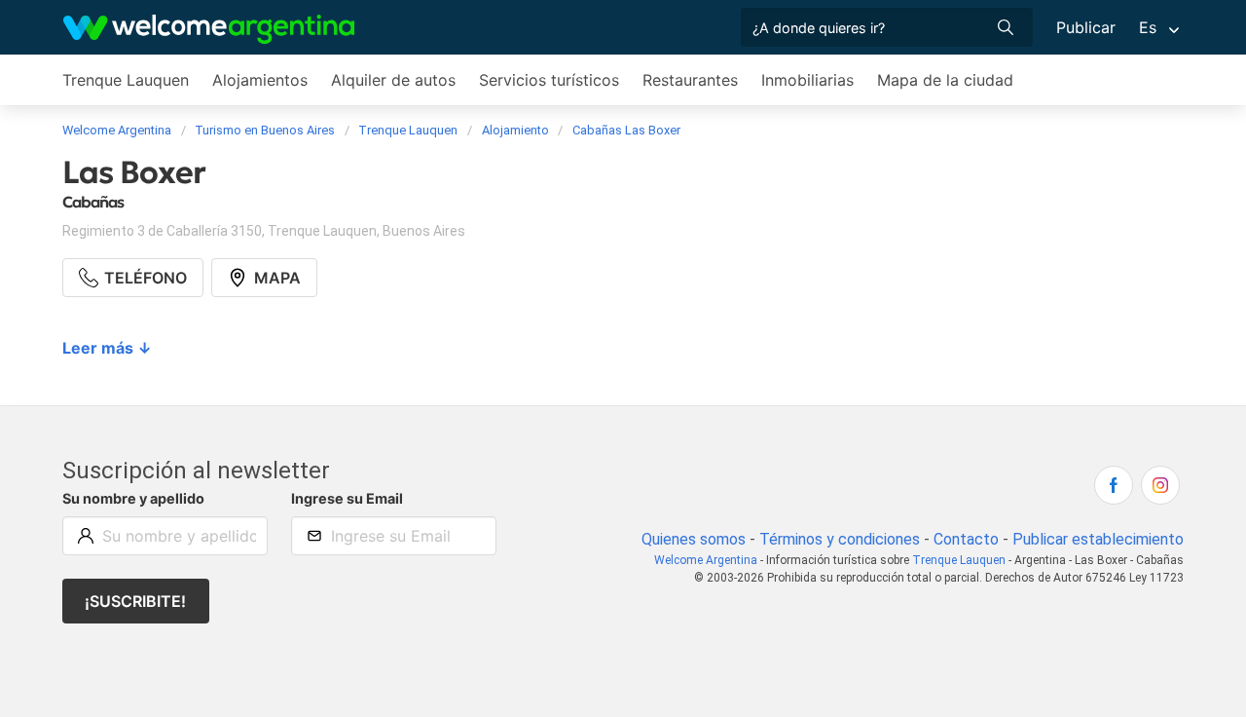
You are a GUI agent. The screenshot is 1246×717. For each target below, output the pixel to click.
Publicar (1086, 27)
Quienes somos (693, 539)
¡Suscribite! (135, 601)
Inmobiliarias (807, 80)
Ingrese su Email (347, 498)
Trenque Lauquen (125, 80)
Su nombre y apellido (133, 498)
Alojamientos (260, 80)
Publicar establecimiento (1098, 539)
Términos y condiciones (839, 539)
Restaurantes (690, 80)
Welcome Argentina (705, 560)
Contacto (966, 539)
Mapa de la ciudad (945, 80)
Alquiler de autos (393, 80)
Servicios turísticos (549, 80)
